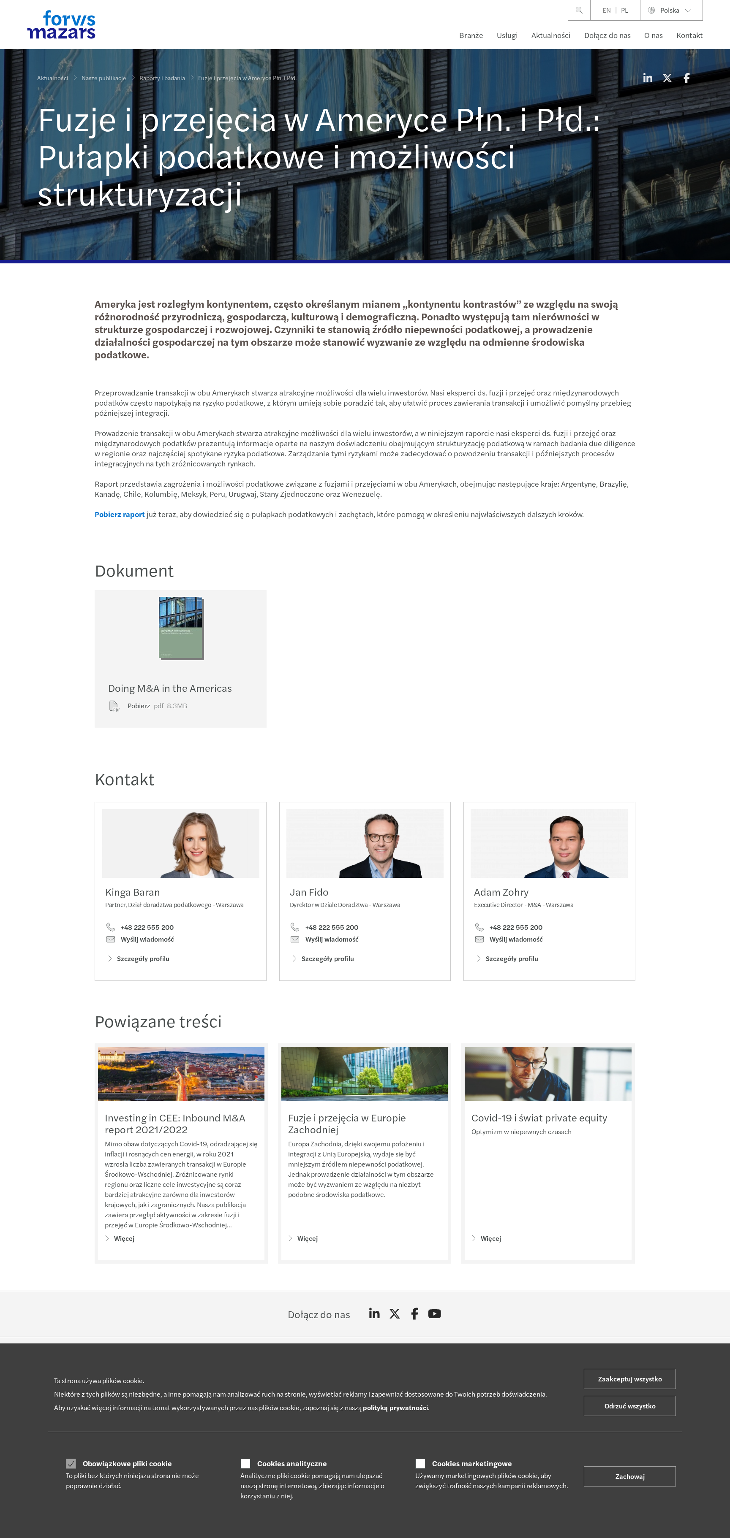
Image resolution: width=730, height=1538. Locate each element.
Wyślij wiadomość (146, 939)
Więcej (124, 1238)
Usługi (507, 35)
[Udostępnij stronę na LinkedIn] (647, 77)
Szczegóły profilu (143, 958)
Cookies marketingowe (472, 1463)
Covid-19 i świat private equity (539, 1117)
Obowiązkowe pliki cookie (127, 1463)
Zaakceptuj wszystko (630, 1379)
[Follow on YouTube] (435, 1314)
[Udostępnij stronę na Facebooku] (686, 77)
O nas (653, 35)
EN (606, 10)
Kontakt (689, 35)
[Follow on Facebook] (414, 1314)
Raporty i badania (162, 77)
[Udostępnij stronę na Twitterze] (667, 77)
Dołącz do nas (607, 35)
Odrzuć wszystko (630, 1406)
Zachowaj (630, 1476)
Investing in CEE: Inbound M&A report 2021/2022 (175, 1123)
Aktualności (551, 35)
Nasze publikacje (104, 77)
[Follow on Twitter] (394, 1314)
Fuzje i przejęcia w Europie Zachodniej (347, 1123)
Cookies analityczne (292, 1463)
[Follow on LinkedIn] (374, 1314)
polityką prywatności (395, 1407)
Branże (471, 35)
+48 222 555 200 (146, 927)
